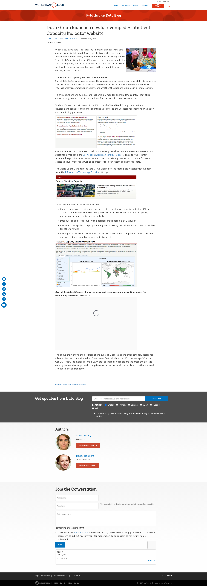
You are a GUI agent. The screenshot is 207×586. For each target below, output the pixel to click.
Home (116, 5)
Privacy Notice (80, 532)
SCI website (89, 154)
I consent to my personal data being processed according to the (130, 415)
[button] (169, 6)
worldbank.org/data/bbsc (109, 154)
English (58, 42)
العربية (145, 405)
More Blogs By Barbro (87, 465)
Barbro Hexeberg (70, 39)
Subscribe (156, 398)
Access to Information (59, 576)
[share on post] (4, 289)
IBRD (56, 583)
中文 (97, 408)
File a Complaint (166, 576)
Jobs (70, 576)
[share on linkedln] (4, 294)
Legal (37, 576)
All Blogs (125, 5)
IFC (65, 583)
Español (134, 405)
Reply (150, 561)
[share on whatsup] (4, 299)
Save (60, 545)
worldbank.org (163, 1)
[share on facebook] (4, 284)
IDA (61, 583)
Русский (156, 405)
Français (122, 405)
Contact (145, 5)
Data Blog (113, 15)
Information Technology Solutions (83, 172)
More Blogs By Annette (88, 445)
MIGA (70, 583)
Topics (135, 5)
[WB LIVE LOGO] (158, 6)
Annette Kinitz (54, 39)
